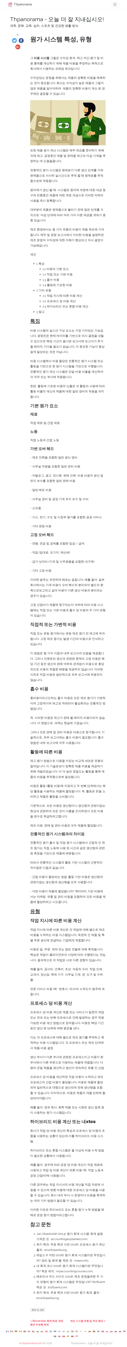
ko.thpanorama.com (31, 1343)
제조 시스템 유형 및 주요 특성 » (87, 1320)
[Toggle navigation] (115, 4)
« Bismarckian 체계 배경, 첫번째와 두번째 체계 (46, 1322)
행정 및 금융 (38, 1309)
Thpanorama (22, 4)
